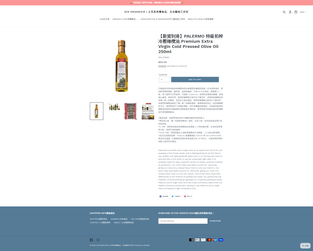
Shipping (162, 66)
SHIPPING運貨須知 (98, 219)
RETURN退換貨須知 (140, 219)
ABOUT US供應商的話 (124, 222)
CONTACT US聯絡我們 (100, 222)
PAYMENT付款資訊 (119, 219)
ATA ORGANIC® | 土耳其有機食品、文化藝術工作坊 (156, 11)
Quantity (163, 74)
